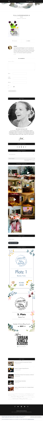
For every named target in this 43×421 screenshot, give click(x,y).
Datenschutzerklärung (23, 410)
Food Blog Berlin (29, 395)
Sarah (28, 40)
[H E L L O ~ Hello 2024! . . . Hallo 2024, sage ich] (15, 172)
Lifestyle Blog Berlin (20, 399)
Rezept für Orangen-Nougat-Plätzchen (21, 368)
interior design (30, 396)
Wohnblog (23, 395)
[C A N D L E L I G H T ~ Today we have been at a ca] (15, 199)
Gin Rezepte (17, 395)
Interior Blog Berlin (17, 397)
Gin (24, 393)
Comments (14, 40)
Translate (33, 160)
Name (9, 73)
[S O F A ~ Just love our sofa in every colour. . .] (15, 212)
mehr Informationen (31, 419)
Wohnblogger (28, 393)
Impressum (18, 410)
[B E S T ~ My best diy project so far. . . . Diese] (15, 226)
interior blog (11, 395)
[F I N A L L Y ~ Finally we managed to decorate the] (28, 199)
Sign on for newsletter (13, 242)
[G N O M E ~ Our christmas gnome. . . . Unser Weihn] (28, 172)
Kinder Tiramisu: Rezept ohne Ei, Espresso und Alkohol (24, 374)
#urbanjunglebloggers (21, 393)
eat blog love (12, 393)
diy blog (9, 393)
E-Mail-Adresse (9, 78)
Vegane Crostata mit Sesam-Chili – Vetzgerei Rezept (24, 387)
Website (9, 82)
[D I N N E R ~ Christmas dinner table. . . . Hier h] (15, 186)
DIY (20, 395)
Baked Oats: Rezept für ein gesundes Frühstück (23, 362)
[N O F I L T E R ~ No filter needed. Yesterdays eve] (28, 212)
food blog (16, 393)
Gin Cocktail (32, 393)
